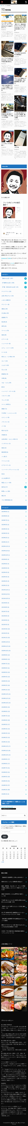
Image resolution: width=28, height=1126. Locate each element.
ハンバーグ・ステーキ (8, 391)
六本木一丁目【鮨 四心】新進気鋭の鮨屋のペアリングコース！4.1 (12, 932)
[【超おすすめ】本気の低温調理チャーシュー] (7, 992)
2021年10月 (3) (6, 598)
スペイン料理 (6, 404)
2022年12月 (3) (6, 546)
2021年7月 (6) (5, 611)
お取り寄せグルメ (8, 295)
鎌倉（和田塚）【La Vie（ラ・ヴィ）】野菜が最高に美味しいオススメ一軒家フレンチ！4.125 (13, 887)
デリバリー (5, 304)
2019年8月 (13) (6, 711)
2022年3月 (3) (5, 576)
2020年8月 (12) (6, 659)
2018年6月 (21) (6, 772)
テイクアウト (6, 291)
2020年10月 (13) (6, 650)
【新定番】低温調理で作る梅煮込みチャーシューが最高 (13, 919)
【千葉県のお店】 (8, 282)
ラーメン (5, 330)
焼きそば (5, 430)
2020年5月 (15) (6, 672)
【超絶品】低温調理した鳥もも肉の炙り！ (12, 877)
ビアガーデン (6, 465)
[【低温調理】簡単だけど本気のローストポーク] (7, 979)
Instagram (3, 258)
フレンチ (5, 400)
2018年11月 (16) (6, 750)
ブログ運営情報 (7, 500)
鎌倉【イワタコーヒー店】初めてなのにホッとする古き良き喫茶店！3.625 (13, 925)
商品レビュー (6, 482)
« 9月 (2, 862)
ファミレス (5, 461)
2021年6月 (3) (5, 616)
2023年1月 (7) (5, 542)
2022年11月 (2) (6, 550)
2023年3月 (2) (5, 533)
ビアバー (5, 339)
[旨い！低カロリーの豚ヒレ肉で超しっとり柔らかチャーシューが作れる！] (20, 1005)
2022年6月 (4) (5, 563)
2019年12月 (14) (6, 694)
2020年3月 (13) (6, 681)
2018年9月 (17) (6, 759)
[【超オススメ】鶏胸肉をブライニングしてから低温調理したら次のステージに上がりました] (20, 992)
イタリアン (6, 395)
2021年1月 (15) (6, 637)
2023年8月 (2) (5, 516)
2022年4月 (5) (5, 572)
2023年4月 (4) (5, 529)
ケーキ (4, 352)
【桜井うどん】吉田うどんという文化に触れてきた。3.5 (13, 907)
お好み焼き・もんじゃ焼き (10, 439)
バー (4, 426)
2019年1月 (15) (6, 742)
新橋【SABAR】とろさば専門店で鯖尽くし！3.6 (12, 895)
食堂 (4, 448)
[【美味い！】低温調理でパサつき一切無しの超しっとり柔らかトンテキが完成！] (7, 966)
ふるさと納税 (6, 300)
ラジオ (12, 263)
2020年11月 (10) (6, 646)
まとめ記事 (6, 478)
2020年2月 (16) (6, 685)
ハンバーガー (6, 343)
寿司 (4, 326)
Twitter (9, 258)
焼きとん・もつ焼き (8, 356)
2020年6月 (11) (6, 668)
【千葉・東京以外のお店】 (10, 287)
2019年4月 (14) (6, 728)
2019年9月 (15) (6, 707)
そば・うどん (6, 382)
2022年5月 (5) (5, 568)
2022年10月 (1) (6, 555)
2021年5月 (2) (5, 620)
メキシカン (5, 421)
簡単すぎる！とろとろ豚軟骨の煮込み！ (12, 881)
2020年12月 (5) (6, 642)
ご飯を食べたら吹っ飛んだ (15, 1122)
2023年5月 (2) (5, 524)
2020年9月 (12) (6, 655)
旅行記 (5, 487)
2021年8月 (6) (5, 607)
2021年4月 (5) (5, 624)
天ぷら (4, 369)
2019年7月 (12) (6, 715)
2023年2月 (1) (5, 537)
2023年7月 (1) (5, 520)
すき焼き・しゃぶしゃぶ (9, 413)
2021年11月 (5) (6, 594)
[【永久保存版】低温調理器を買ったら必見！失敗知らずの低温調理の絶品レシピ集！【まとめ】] (20, 953)
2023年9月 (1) (5, 511)
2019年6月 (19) (6, 720)
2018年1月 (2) (5, 794)
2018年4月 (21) (6, 781)
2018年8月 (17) (6, 763)
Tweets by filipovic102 (7, 807)
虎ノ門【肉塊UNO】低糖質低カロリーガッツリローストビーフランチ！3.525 (12, 913)
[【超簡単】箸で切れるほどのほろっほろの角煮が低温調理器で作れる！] (20, 979)
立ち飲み (5, 313)
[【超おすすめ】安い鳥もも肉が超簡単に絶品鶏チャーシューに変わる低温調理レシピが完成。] (7, 953)
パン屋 (4, 456)
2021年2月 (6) (5, 633)
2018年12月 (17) (6, 746)
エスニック (5, 417)
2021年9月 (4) (5, 602)
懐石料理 (5, 452)
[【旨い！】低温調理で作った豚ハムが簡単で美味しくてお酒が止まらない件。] (7, 1005)
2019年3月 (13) (6, 733)
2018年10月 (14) (6, 755)
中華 (4, 378)
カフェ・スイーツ (8, 348)
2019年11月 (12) (6, 698)
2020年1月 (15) (6, 689)
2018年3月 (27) (6, 785)
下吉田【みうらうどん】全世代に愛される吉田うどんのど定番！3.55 (13, 901)
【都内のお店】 (7, 278)
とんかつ (5, 365)
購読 (4, 836)
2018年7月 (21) (6, 768)
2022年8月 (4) (5, 559)
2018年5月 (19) (6, 776)
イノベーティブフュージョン (10, 469)
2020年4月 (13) (6, 676)
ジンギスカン (6, 443)
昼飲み (5, 308)
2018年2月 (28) (6, 789)
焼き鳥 (4, 322)
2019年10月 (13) (6, 702)
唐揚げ (4, 408)
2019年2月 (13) (6, 737)
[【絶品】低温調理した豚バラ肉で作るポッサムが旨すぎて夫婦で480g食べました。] (20, 966)
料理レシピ (6, 491)
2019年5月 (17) (6, 724)
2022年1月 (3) (5, 585)
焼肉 (4, 335)
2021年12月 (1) (6, 589)
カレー (5, 361)
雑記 (4, 495)
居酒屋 (5, 317)
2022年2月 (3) (5, 581)
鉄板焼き (5, 374)
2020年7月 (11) (6, 663)
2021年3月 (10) (6, 629)
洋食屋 (4, 434)
